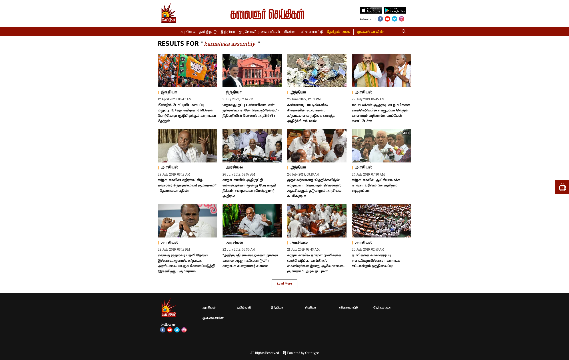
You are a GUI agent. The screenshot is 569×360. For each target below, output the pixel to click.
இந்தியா (227, 32)
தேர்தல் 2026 (338, 32)
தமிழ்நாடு (208, 32)
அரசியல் (188, 32)
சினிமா (290, 32)
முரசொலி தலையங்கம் (259, 32)
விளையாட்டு (312, 32)
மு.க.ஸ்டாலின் (370, 32)
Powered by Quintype (303, 353)
